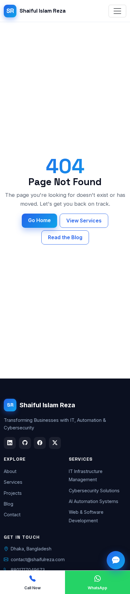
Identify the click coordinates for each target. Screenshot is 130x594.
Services (13, 482)
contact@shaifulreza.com (38, 559)
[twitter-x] (55, 443)
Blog (8, 503)
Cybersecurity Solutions (94, 490)
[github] (25, 443)
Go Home (39, 220)
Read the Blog (65, 237)
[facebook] (40, 443)
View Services (84, 220)
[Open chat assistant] (116, 560)
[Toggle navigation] (117, 11)
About (10, 471)
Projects (13, 493)
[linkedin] (10, 443)
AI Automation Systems (93, 501)
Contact (12, 514)
